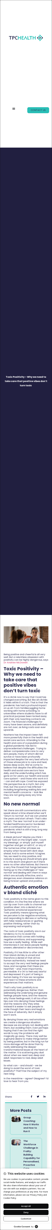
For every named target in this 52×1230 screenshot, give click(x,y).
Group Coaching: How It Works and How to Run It (31, 1124)
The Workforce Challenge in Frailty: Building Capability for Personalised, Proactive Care (31, 1154)
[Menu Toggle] (13, 108)
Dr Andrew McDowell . (16, 662)
